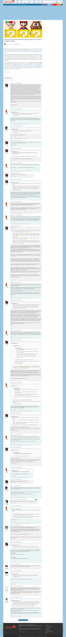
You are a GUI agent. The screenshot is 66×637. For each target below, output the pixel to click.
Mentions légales (48, 630)
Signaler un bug (48, 629)
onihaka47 (11, 570)
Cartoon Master (31, 629)
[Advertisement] (33, 12)
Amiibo (24, 629)
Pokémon (31, 628)
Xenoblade (36, 628)
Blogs (38, 2)
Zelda (26, 628)
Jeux (42, 2)
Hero (11, 564)
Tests (21, 2)
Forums (34, 2)
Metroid (34, 628)
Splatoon (39, 628)
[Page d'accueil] (10, 627)
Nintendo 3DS (21, 629)
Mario (28, 628)
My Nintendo (27, 629)
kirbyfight (11, 525)
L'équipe (47, 624)
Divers (11, 4)
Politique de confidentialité (49, 631)
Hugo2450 (11, 201)
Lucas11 (11, 597)
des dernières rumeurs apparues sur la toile (20, 62)
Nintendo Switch (23, 628)
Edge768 (11, 140)
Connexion (56, 2)
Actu (17, 2)
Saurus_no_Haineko (10, 44)
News (8, 4)
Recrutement (47, 628)
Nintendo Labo (36, 629)
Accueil (5, 4)
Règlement (47, 632)
